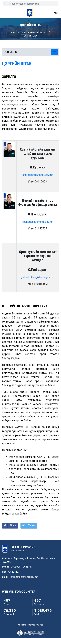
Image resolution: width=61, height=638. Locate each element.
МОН (56, 13)
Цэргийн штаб (30, 35)
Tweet (31, 525)
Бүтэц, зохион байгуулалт (33, 32)
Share (13, 525)
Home (13, 32)
